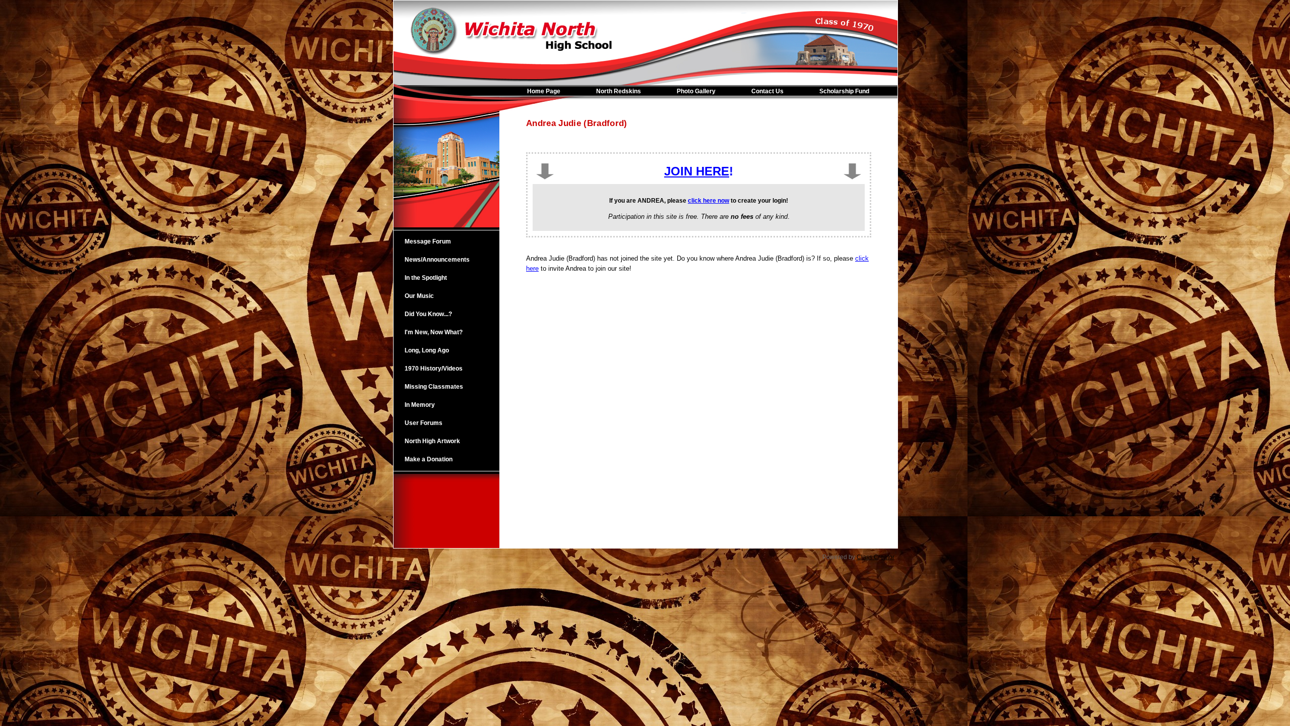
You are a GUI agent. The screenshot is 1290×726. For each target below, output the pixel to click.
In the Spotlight (426, 277)
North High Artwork (432, 441)
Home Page (543, 91)
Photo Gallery (696, 91)
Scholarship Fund (844, 91)
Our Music (419, 295)
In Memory (420, 404)
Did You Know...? (428, 314)
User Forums (423, 423)
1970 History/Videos (434, 368)
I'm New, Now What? (434, 332)
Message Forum (428, 241)
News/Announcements (437, 259)
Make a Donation (429, 459)
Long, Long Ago (427, 350)
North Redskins (618, 91)
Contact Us (767, 91)
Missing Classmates (434, 386)
